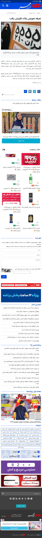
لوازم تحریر (24, 429)
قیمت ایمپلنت (20, 438)
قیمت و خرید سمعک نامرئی (21, 444)
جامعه (38, 13)
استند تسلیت (5, 432)
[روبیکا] (19, 498)
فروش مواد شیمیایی (33, 438)
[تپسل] (3, 110)
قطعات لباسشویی (7, 438)
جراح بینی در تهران (35, 429)
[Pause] (4, 131)
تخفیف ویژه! (14, 528)
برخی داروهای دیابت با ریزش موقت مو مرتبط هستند (25, 326)
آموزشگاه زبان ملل (35, 444)
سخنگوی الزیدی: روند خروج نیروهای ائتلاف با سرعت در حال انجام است (20, 315)
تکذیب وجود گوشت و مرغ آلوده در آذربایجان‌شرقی (26, 358)
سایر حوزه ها (32, 13)
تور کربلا (15, 432)
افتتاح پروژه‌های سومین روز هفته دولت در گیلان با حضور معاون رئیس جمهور (20, 373)
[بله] (28, 498)
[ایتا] (10, 498)
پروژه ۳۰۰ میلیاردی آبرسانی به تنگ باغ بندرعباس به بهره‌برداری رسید (21, 361)
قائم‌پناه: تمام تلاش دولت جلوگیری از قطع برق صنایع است (24, 365)
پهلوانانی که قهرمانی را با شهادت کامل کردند (27, 312)
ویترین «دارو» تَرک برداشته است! (30, 330)
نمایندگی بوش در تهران (9, 441)
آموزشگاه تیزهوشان (34, 441)
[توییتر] (22, 498)
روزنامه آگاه (21, 447)
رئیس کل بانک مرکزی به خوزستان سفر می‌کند (27, 378)
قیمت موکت (23, 432)
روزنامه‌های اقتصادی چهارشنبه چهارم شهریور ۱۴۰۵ (25, 422)
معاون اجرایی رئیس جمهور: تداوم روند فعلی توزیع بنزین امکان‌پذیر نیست (21, 349)
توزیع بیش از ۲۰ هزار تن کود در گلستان (29, 341)
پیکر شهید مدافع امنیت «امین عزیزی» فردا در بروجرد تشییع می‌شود (21, 354)
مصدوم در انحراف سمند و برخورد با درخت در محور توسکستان (23, 337)
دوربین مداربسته (23, 435)
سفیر (3, 429)
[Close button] (40, 520)
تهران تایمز (4, 444)
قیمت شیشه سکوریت (13, 429)
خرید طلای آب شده (35, 432)
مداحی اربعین (35, 435)
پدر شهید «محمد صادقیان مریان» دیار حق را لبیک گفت (24, 369)
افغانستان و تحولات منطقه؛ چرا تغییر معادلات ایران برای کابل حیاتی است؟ (21, 383)
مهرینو (10, 444)
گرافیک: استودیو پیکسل (17, 535)
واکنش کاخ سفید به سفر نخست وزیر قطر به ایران (26, 387)
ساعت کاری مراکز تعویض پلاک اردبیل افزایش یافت (26, 103)
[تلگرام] (31, 498)
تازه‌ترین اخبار (36, 304)
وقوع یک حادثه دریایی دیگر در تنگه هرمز (28, 334)
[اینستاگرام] (25, 498)
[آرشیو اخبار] (13, 498)
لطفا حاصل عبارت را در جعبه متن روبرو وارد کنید (28, 269)
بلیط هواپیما (22, 441)
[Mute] (7, 131)
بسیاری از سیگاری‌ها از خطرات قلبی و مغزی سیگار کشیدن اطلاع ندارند (21, 319)
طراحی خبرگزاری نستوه (32, 535)
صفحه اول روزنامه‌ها (34, 391)
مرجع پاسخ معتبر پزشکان (9, 435)
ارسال (3, 277)
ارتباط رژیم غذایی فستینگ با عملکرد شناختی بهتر (26, 322)
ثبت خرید (21, 141)
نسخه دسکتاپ (21, 506)
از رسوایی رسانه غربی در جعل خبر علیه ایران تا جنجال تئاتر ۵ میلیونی (21, 308)
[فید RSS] (16, 498)
